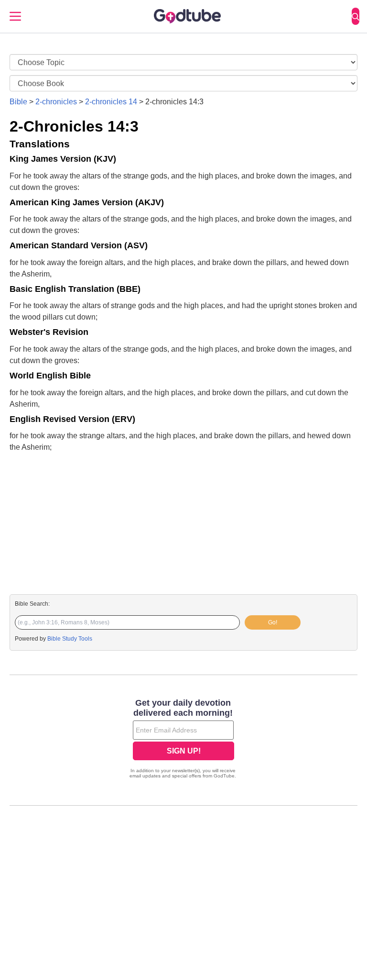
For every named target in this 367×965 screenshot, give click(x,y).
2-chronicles (56, 102)
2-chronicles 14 (111, 102)
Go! (272, 622)
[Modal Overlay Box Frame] (183, 740)
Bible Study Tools (69, 638)
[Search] (355, 16)
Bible (18, 102)
